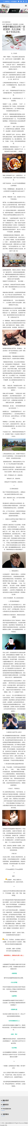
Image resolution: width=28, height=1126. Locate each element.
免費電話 (7, 1)
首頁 (3, 22)
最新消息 (7, 22)
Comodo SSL (3, 1125)
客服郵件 (14, 1)
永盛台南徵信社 (9, 1123)
